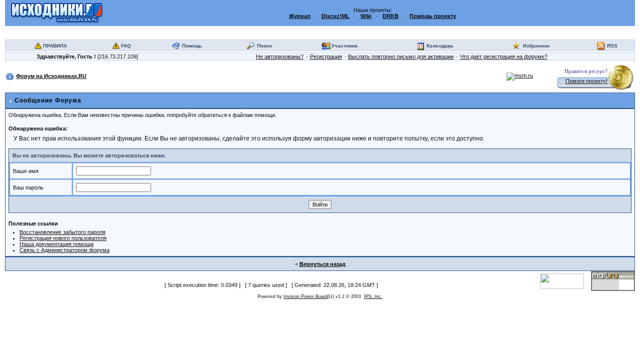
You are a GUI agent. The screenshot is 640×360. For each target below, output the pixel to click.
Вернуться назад (323, 264)
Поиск (264, 45)
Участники (345, 45)
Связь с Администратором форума (65, 250)
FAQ (126, 45)
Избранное (536, 45)
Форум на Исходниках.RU (51, 76)
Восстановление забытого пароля (63, 232)
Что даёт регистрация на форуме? (504, 57)
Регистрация (326, 57)
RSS (612, 45)
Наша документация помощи (57, 244)
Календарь (440, 45)
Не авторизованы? (280, 57)
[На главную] (56, 13)
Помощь (192, 45)
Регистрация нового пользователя (63, 238)
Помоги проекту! (587, 81)
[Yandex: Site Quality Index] (565, 281)
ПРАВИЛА (55, 45)
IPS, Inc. (373, 296)
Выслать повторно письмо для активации (401, 57)
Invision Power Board (306, 296)
